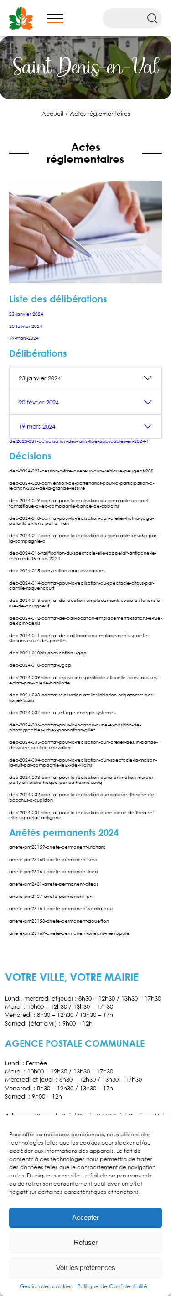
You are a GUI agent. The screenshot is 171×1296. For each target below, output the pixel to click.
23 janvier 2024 (26, 313)
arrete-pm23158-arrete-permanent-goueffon (59, 920)
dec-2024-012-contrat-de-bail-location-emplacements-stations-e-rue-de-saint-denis (85, 620)
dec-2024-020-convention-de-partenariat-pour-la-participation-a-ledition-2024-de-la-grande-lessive (81, 485)
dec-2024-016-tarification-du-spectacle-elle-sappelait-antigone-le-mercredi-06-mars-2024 (82, 555)
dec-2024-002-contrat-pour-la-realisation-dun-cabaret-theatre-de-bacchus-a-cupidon (82, 797)
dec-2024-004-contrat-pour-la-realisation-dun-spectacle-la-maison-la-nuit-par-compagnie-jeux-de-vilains (83, 762)
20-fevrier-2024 (25, 326)
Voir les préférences (85, 1267)
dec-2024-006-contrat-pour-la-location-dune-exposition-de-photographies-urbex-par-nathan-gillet (75, 727)
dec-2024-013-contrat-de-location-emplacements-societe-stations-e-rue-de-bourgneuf (85, 602)
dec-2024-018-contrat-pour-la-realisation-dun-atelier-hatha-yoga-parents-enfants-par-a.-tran (81, 520)
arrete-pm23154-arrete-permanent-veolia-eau (61, 908)
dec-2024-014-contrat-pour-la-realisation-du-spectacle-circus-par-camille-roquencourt (81, 585)
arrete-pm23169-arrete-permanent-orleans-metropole (69, 933)
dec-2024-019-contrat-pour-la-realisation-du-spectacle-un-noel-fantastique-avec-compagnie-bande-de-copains (79, 503)
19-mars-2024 (24, 338)
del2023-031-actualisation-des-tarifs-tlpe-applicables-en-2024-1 (79, 441)
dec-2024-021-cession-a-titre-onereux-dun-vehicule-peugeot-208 (81, 470)
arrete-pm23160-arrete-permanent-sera (53, 859)
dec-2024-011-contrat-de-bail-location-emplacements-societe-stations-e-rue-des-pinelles (79, 637)
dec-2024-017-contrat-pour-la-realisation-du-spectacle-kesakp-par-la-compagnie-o (83, 538)
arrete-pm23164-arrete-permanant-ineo (53, 871)
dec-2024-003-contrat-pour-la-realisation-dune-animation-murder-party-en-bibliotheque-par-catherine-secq (82, 779)
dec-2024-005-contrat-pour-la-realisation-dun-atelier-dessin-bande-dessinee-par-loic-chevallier (83, 744)
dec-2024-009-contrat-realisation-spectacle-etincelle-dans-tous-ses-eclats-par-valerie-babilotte (83, 679)
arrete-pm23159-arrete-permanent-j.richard (57, 847)
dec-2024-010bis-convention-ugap (48, 652)
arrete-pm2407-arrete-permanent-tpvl (51, 896)
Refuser (86, 1242)
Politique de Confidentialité (112, 1286)
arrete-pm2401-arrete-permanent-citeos (53, 883)
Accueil (52, 113)
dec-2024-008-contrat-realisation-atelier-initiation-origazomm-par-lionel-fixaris (81, 697)
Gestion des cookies (46, 1286)
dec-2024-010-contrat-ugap (40, 665)
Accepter (85, 1217)
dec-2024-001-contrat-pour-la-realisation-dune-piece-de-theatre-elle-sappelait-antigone (81, 814)
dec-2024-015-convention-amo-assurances (57, 570)
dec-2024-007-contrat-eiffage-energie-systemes (62, 712)
